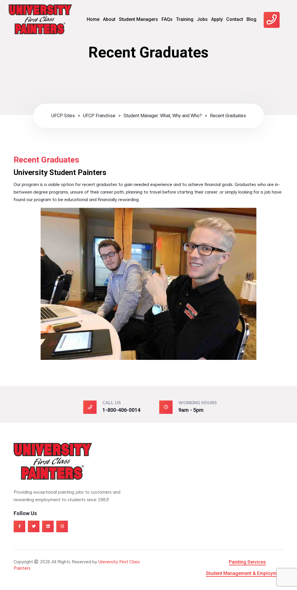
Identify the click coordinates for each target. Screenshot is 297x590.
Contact (234, 19)
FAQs (167, 19)
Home (93, 19)
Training (184, 19)
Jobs (202, 19)
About (109, 19)
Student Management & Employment (244, 573)
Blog (251, 19)
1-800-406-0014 (121, 410)
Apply (217, 19)
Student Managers (138, 19)
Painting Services (247, 562)
